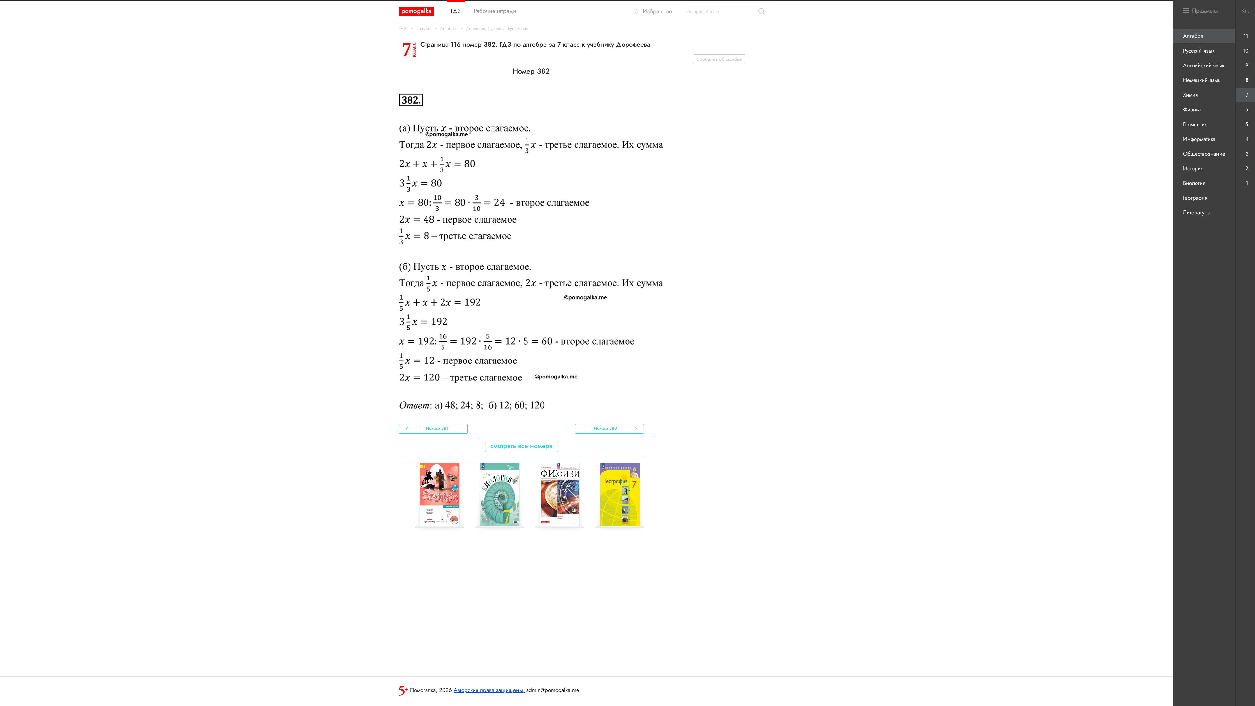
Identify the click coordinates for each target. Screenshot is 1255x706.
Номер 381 (437, 428)
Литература (1196, 212)
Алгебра (448, 28)
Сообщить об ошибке (719, 59)
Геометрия (1195, 124)
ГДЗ (402, 28)
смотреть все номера (521, 446)
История (1193, 168)
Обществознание (1204, 154)
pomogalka (416, 11)
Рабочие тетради (495, 11)
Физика (1192, 109)
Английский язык (1203, 65)
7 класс (423, 28)
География (1195, 198)
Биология (1194, 183)
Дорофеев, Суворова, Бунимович (497, 28)
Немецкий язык (1201, 80)
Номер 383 (605, 428)
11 (1245, 36)
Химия (1190, 95)
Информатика (1199, 139)
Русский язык (1198, 51)
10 (1245, 51)
